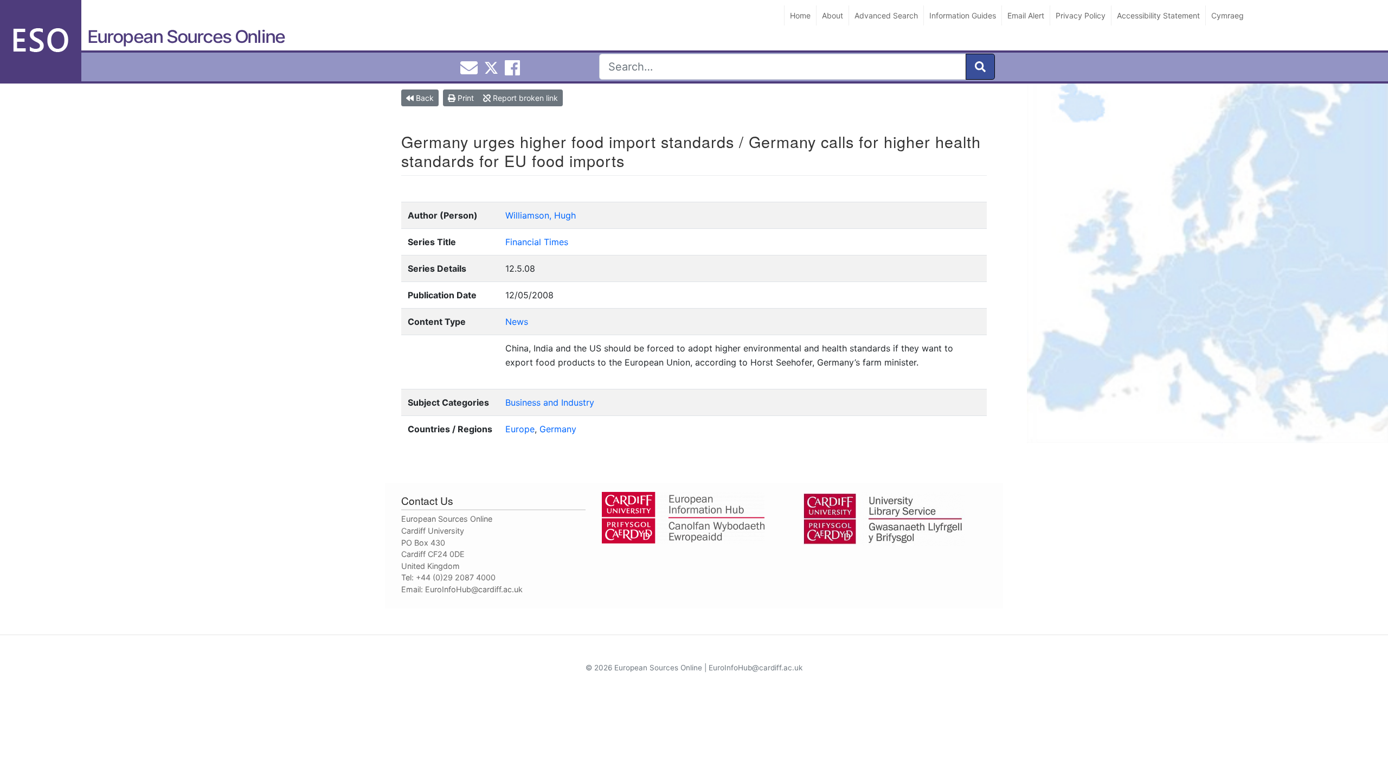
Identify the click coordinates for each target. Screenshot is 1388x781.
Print (464, 98)
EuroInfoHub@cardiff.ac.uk (474, 589)
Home (800, 15)
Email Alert (1025, 15)
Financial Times (536, 241)
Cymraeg (1227, 15)
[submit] (980, 67)
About (832, 15)
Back (424, 98)
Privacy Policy (1081, 15)
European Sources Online (186, 36)
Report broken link (524, 98)
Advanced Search (886, 15)
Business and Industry (549, 402)
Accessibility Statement (1158, 15)
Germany (557, 429)
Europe (520, 429)
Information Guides (962, 15)
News (516, 321)
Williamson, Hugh (540, 215)
